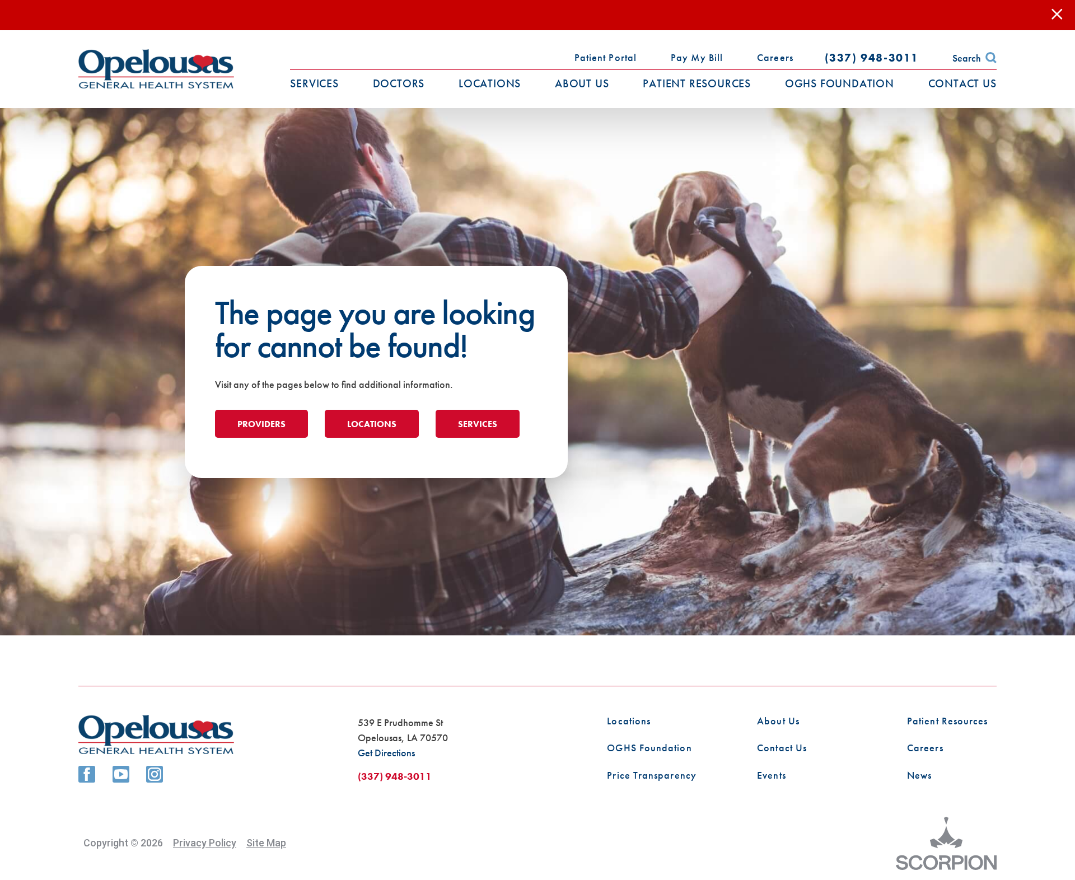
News (919, 775)
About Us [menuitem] (582, 83)
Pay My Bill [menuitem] (697, 57)
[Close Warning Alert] (1057, 15)
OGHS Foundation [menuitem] (839, 83)
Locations (371, 424)
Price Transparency (651, 775)
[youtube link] (121, 774)
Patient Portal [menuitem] (605, 57)
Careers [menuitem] (775, 57)
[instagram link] (154, 774)
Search (966, 58)
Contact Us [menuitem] (962, 83)
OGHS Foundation (649, 748)
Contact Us (782, 748)
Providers (261, 424)
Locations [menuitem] (490, 83)
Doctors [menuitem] (399, 83)
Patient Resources (947, 721)
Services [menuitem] (314, 83)
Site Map (266, 843)
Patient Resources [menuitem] (697, 83)
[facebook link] (86, 774)
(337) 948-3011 (872, 57)
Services (477, 424)
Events (771, 775)
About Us (778, 721)
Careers (925, 748)
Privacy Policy (204, 843)
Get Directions (386, 752)
